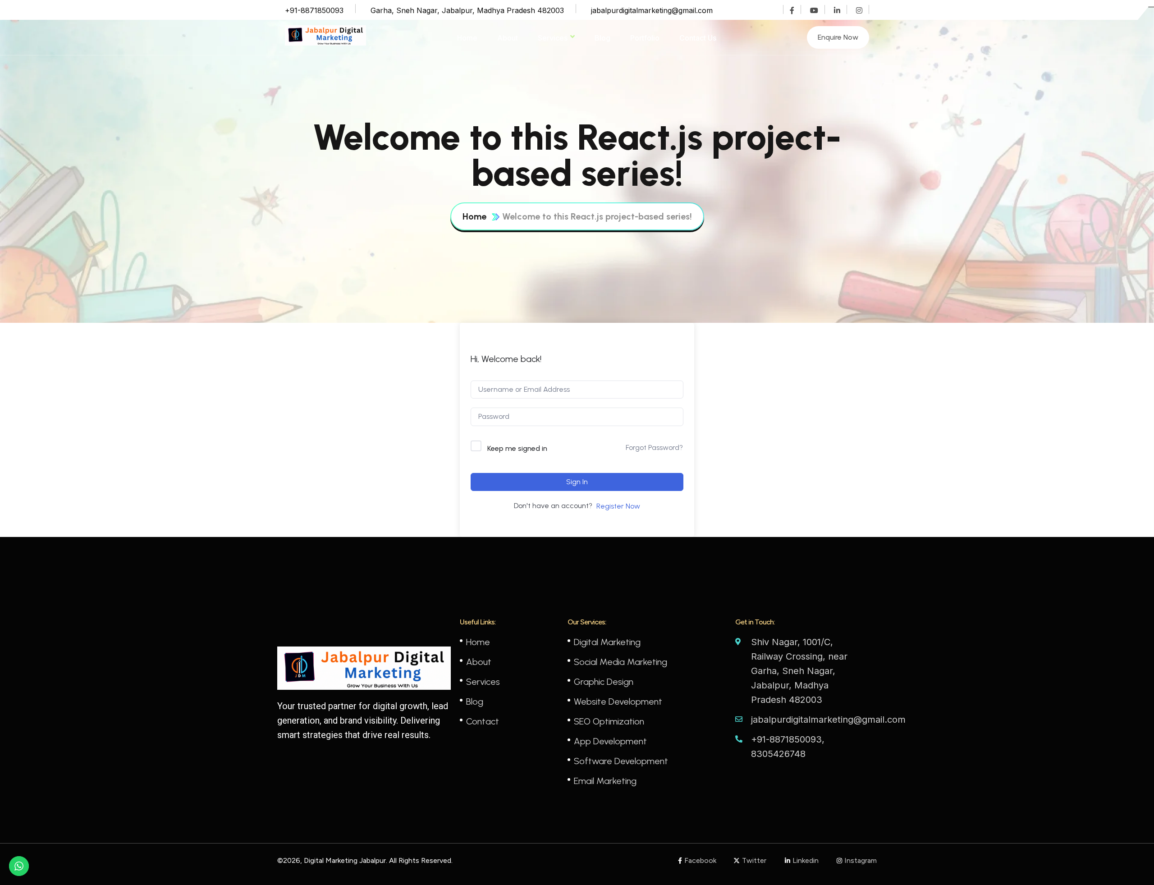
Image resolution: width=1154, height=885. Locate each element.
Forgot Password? (654, 447)
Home (467, 37)
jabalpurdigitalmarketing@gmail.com (652, 10)
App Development (610, 741)
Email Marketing (605, 780)
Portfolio (644, 37)
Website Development (618, 701)
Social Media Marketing (620, 661)
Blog (602, 37)
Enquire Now (838, 37)
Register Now (618, 506)
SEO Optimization (609, 721)
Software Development (621, 761)
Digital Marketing (607, 642)
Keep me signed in (517, 448)
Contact (482, 721)
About (507, 37)
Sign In (577, 481)
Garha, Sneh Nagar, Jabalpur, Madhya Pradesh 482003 (467, 10)
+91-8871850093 (314, 10)
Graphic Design (603, 681)
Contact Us (697, 37)
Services (553, 37)
